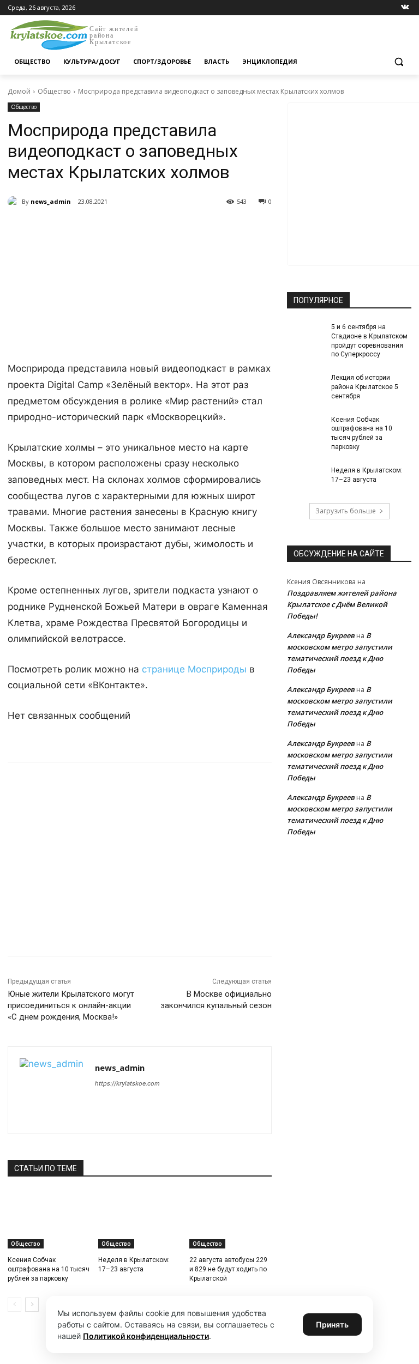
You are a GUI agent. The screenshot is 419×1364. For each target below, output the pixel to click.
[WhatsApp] (158, 229)
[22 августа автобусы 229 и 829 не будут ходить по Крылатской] (230, 1219)
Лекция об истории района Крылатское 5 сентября (364, 387)
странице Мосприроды (195, 669)
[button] (398, 62)
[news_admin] (15, 201)
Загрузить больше (345, 511)
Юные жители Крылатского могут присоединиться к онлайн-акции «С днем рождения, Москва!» (71, 1005)
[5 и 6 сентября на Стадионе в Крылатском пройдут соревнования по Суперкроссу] (305, 336)
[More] (208, 229)
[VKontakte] (405, 8)
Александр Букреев (321, 635)
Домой (19, 91)
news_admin (51, 201)
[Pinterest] (183, 229)
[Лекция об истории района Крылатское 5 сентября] (305, 386)
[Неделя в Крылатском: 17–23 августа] (139, 1219)
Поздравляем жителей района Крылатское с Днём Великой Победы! (342, 604)
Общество (54, 91)
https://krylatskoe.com (127, 1083)
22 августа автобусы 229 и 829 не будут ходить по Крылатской (228, 1269)
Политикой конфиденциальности (146, 1336)
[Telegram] (133, 229)
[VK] (108, 229)
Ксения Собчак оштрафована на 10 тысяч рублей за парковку (48, 1269)
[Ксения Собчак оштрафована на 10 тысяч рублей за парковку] (49, 1219)
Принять (332, 1324)
